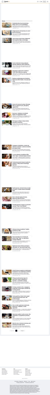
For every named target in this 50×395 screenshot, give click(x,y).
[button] (40, 1)
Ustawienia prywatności (29, 382)
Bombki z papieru (4, 374)
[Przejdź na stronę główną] (3, 2)
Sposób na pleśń (16, 373)
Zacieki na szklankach (16, 374)
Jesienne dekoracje (4, 372)
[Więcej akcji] (31, 23)
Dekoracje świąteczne (5, 373)
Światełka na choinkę (28, 374)
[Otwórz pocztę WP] (38, 1)
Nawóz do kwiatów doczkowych (18, 372)
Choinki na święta (27, 372)
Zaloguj (44, 1)
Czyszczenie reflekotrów (28, 373)
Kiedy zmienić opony (28, 375)
